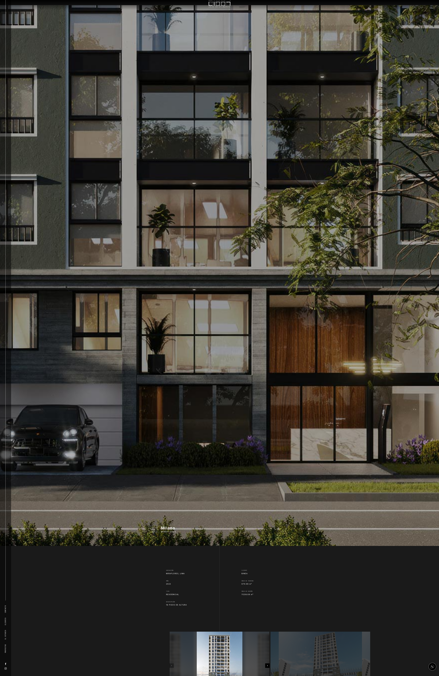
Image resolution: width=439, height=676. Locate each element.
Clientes (5, 621)
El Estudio (5, 635)
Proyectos (5, 648)
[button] (171, 669)
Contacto (5, 609)
